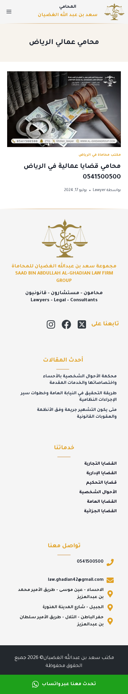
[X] (82, 324)
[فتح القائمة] (9, 11)
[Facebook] (66, 324)
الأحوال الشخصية (98, 492)
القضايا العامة (102, 502)
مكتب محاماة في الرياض (100, 155)
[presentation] (64, 109)
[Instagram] (51, 324)
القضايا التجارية (100, 464)
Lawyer (99, 190)
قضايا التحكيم (101, 483)
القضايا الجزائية (100, 511)
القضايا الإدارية (101, 473)
